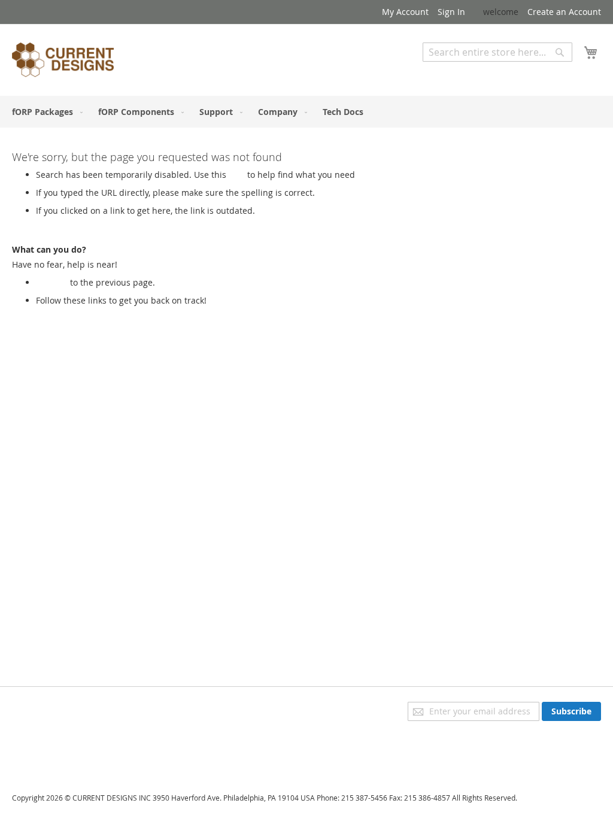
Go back (52, 282)
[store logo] (63, 62)
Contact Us (33, 758)
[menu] (306, 112)
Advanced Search (457, 70)
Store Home (59, 312)
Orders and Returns (52, 741)
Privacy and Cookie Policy (62, 707)
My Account (405, 11)
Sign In (451, 11)
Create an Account (564, 11)
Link (237, 174)
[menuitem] (45, 112)
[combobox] (497, 52)
